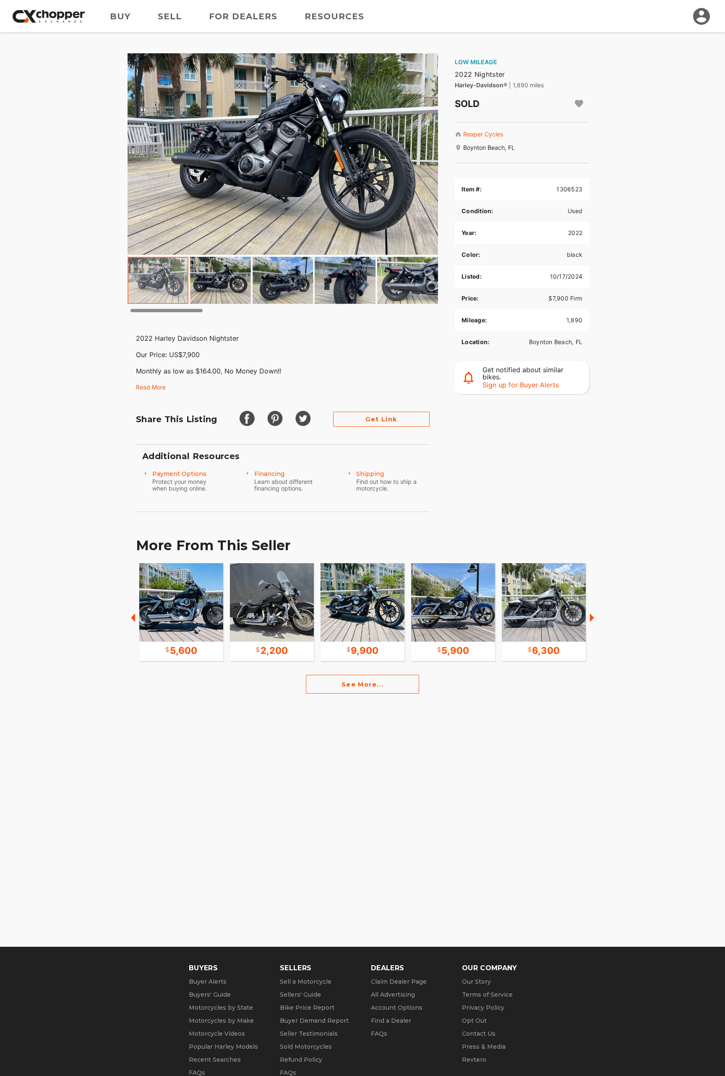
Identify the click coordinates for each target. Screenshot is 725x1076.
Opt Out (474, 1020)
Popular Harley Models (223, 1046)
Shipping (370, 474)
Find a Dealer (391, 1020)
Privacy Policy (483, 1007)
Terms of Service (487, 994)
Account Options (396, 1007)
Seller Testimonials (309, 1033)
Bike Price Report (307, 1007)
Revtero (474, 1059)
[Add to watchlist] (579, 104)
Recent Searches (215, 1059)
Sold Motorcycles (306, 1046)
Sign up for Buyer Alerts (520, 385)
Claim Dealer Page (399, 981)
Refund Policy (301, 1059)
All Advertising (393, 994)
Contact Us (479, 1033)
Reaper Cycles (483, 134)
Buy (120, 16)
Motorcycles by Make (221, 1020)
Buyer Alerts (208, 981)
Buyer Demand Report (314, 1020)
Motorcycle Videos (217, 1033)
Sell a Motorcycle (305, 981)
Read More (151, 387)
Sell (170, 16)
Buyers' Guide (210, 994)
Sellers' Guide (300, 994)
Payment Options (179, 474)
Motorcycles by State (221, 1007)
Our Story (476, 981)
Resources (334, 16)
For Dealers (243, 16)
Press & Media (484, 1046)
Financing (269, 474)
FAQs (379, 1033)
